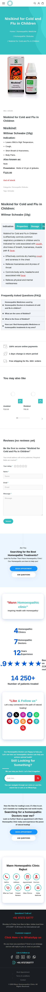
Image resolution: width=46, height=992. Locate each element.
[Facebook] (9, 715)
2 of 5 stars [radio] (17, 466)
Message (7, 494)
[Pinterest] (9, 721)
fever (12, 250)
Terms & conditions (23, 976)
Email (5, 483)
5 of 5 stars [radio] (25, 466)
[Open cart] (43, 3)
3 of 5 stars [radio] (20, 466)
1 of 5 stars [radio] (15, 466)
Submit (8, 521)
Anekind (6, 406)
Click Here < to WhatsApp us (23, 937)
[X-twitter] (16, 715)
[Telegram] (16, 721)
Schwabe (11, 191)
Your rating (8, 466)
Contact (23, 980)
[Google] (23, 721)
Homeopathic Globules (20, 187)
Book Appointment (23, 972)
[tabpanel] (23, 258)
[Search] (23, 728)
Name (6, 472)
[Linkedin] (29, 715)
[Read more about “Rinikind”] (40, 401)
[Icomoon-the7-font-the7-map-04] (36, 721)
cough (39, 244)
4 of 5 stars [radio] (23, 466)
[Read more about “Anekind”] (20, 401)
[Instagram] (23, 715)
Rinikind (27, 406)
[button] (44, 226)
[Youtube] (29, 721)
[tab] (8, 226)
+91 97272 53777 (23, 917)
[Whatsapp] (36, 715)
